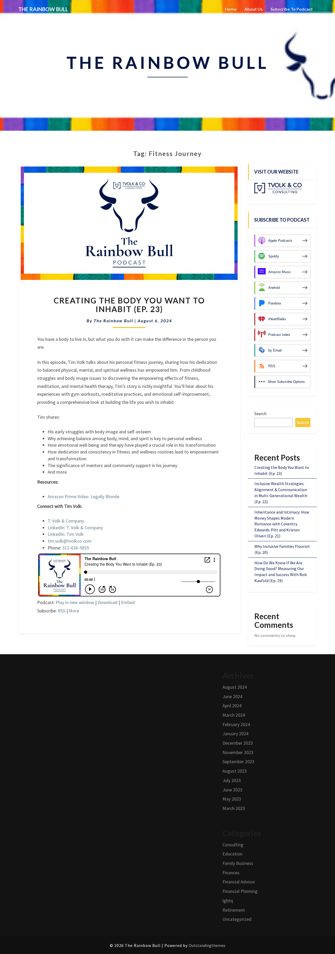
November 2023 (237, 752)
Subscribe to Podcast (292, 9)
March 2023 (233, 808)
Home (231, 9)
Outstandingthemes (207, 945)
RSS (61, 611)
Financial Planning (240, 891)
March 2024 (233, 715)
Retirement (233, 910)
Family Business (237, 863)
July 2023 (231, 780)
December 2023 (237, 743)
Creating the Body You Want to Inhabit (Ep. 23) (129, 305)
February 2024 (236, 724)
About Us (253, 9)
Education (232, 854)
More (74, 611)
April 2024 (232, 706)
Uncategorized (237, 919)
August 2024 (234, 687)
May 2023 (231, 799)
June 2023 (232, 790)
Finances (230, 873)
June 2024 (232, 696)
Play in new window (75, 602)
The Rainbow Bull (113, 320)
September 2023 (238, 761)
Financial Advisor (238, 882)
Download (108, 602)
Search (260, 413)
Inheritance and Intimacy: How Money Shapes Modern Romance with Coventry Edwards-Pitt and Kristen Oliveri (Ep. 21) (281, 523)
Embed (128, 602)
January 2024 (235, 734)
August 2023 (234, 771)
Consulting (232, 845)
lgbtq (227, 901)
